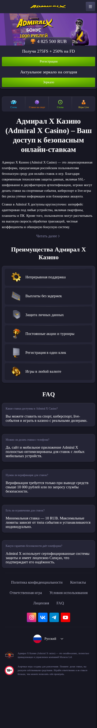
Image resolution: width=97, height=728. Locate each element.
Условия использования (35, 620)
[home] (48, 6)
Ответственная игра (61, 609)
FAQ (49, 630)
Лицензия (74, 620)
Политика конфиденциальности (48, 599)
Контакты (26, 609)
